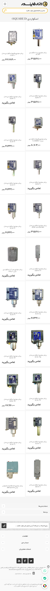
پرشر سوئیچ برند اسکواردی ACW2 (38, 53)
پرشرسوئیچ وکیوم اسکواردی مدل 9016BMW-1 (38, 140)
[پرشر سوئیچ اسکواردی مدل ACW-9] (12, 297)
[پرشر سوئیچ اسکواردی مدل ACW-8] (12, 426)
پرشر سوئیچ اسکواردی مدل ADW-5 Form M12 (38, 226)
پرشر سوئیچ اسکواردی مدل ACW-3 (12, 227)
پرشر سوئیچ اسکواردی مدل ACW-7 (38, 443)
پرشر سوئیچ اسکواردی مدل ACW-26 (38, 399)
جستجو (5, 10)
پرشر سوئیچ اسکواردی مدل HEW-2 (38, 486)
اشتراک (4, 525)
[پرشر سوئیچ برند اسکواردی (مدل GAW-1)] (12, 37)
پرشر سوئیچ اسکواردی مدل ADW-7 (12, 97)
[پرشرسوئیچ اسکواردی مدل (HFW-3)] (37, 253)
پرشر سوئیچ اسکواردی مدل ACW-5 (38, 313)
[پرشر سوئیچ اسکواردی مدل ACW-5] (37, 297)
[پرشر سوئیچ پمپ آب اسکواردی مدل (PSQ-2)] (12, 253)
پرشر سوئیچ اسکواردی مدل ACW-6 (12, 141)
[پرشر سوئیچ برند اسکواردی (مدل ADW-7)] (12, 80)
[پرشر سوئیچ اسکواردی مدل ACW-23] (12, 340)
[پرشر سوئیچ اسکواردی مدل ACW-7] (37, 426)
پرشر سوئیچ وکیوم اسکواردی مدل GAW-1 (12, 54)
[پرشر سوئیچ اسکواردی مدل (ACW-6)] (12, 124)
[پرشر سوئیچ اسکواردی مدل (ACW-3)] (12, 210)
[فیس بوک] (25, 560)
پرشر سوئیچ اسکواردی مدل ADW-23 (12, 400)
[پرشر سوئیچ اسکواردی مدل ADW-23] (12, 383)
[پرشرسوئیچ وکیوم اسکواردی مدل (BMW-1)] (37, 124)
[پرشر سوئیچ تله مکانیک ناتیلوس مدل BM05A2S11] (12, 469)
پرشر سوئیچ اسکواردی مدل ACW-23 (12, 357)
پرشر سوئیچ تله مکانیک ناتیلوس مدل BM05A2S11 (12, 487)
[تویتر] (31, 560)
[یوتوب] (19, 560)
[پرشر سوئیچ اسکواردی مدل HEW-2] (37, 469)
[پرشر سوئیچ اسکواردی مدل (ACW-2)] (12, 167)
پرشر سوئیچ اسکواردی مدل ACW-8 (12, 443)
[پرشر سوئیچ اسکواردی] (37, 37)
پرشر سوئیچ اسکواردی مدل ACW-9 (12, 314)
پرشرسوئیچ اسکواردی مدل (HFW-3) (38, 270)
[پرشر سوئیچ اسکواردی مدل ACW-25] (37, 340)
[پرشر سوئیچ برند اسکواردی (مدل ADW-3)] (37, 80)
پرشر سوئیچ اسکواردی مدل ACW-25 (38, 356)
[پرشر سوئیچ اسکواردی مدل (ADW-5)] (37, 210)
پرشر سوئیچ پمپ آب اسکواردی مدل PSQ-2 (12, 270)
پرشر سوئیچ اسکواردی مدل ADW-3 (38, 97)
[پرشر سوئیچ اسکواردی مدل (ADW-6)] (37, 167)
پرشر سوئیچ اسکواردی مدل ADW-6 (38, 183)
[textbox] (25, 10)
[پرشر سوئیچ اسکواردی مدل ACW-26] (37, 383)
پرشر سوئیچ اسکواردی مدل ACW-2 (12, 184)
